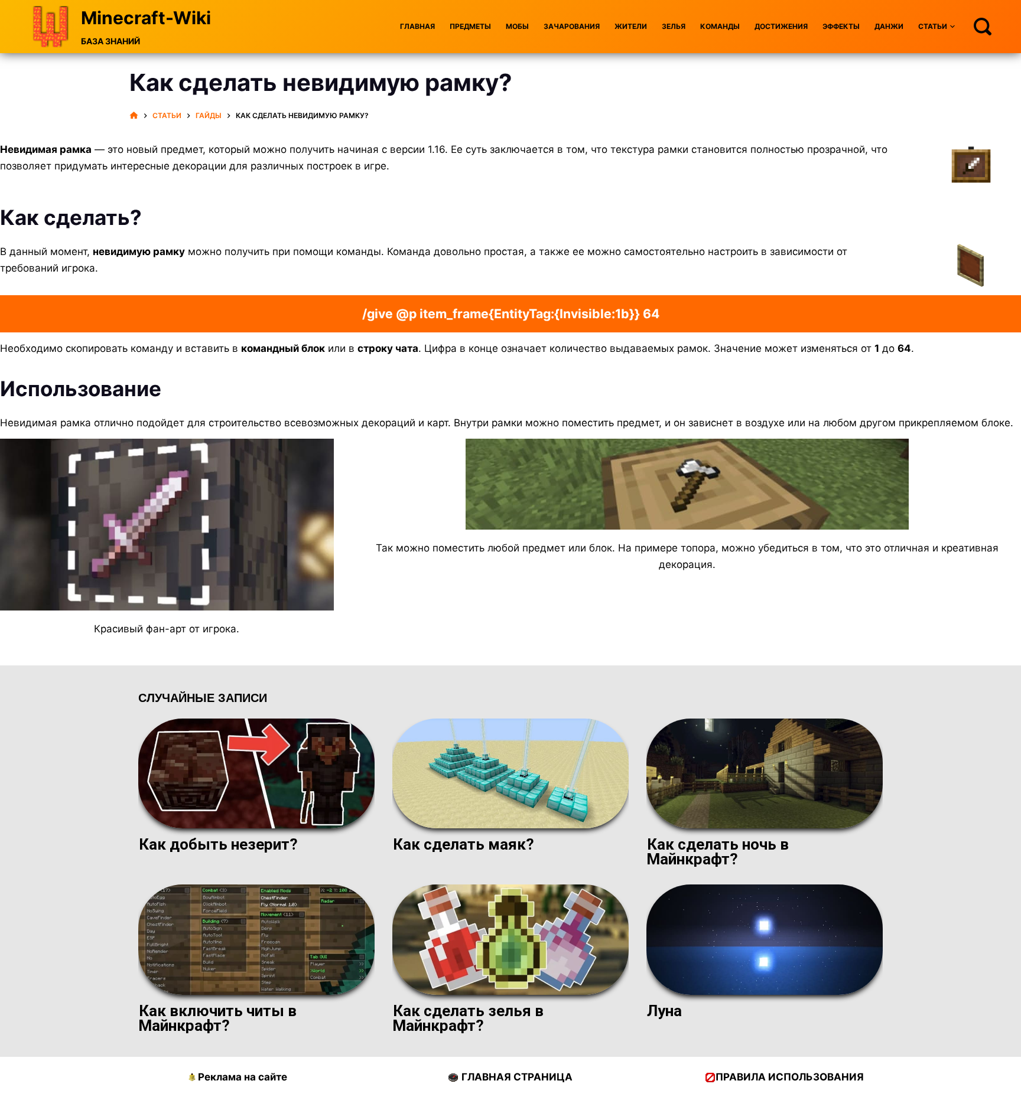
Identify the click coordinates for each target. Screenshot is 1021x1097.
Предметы (470, 26)
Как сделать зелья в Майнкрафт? (468, 1018)
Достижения (781, 26)
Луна (664, 1011)
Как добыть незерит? (218, 844)
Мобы (517, 26)
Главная (417, 26)
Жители (630, 26)
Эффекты (841, 26)
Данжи (888, 26)
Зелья (673, 26)
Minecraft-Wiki (146, 17)
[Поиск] (982, 26)
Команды (720, 26)
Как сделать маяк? (463, 844)
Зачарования (572, 26)
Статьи (932, 26)
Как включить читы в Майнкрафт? (217, 1018)
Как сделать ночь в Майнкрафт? (717, 851)
